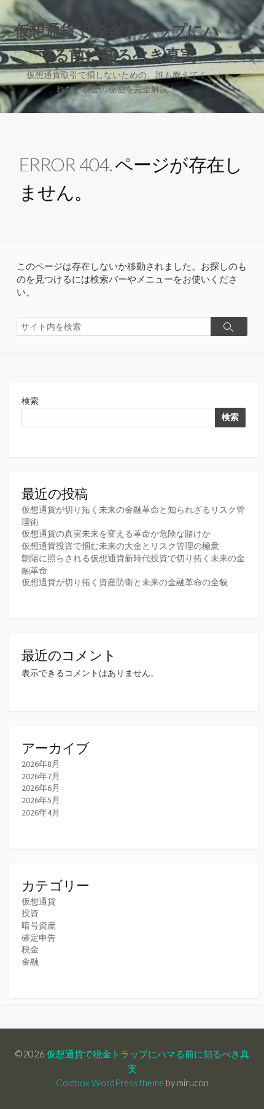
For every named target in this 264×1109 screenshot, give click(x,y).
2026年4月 (40, 812)
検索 (30, 401)
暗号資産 (38, 925)
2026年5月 (40, 800)
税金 (30, 949)
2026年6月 (40, 787)
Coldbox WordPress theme (110, 1082)
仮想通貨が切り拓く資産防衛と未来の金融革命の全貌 (124, 582)
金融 (30, 961)
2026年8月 (40, 763)
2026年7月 (40, 776)
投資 (30, 913)
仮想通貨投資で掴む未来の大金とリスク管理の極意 (120, 545)
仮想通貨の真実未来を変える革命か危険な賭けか (116, 533)
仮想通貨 (38, 901)
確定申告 (38, 937)
